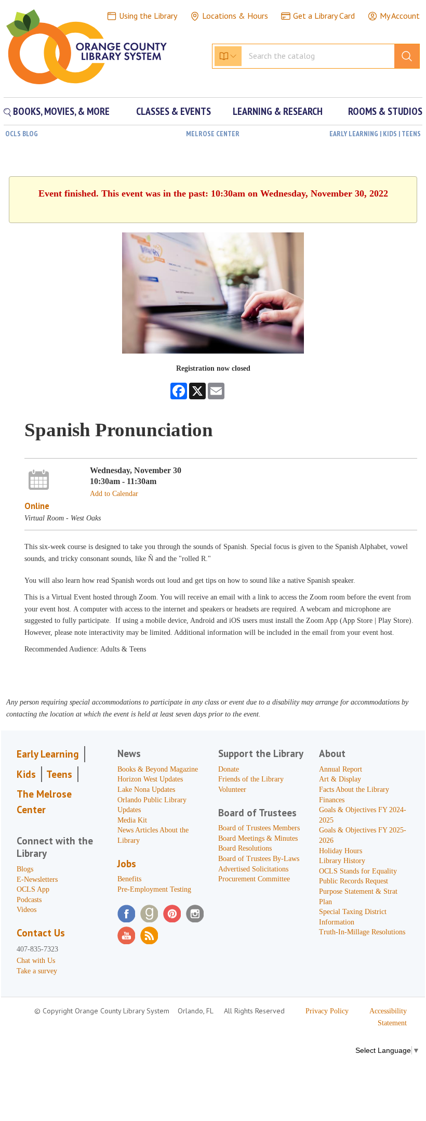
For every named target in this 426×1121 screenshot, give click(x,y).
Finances (331, 800)
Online (36, 506)
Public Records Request (353, 881)
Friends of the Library (251, 779)
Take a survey (37, 971)
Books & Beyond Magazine (157, 769)
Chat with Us (36, 960)
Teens (59, 774)
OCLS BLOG (21, 133)
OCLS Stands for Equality (358, 871)
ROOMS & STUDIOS (385, 111)
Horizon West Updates (150, 779)
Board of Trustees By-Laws (258, 859)
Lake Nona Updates (146, 789)
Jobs (126, 863)
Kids (26, 774)
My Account (400, 15)
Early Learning (48, 754)
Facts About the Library (354, 789)
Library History (342, 861)
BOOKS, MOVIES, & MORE (60, 111)
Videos (26, 910)
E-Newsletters (37, 879)
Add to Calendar (114, 494)
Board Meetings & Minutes (258, 838)
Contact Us (41, 933)
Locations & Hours (235, 15)
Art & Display (340, 779)
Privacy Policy (327, 1011)
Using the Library (148, 15)
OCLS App (33, 889)
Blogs (25, 869)
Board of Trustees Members (259, 828)
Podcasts (29, 900)
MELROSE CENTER (212, 133)
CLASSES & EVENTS (173, 111)
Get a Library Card (324, 15)
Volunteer (232, 789)
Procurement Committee (254, 879)
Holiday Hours (340, 851)
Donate (228, 769)
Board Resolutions (245, 848)
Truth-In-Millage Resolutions (362, 932)
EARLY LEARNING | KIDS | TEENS (375, 133)
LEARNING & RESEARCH (278, 111)
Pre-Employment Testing (154, 889)
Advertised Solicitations (253, 869)
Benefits (129, 879)
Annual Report (340, 769)
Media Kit (132, 820)
